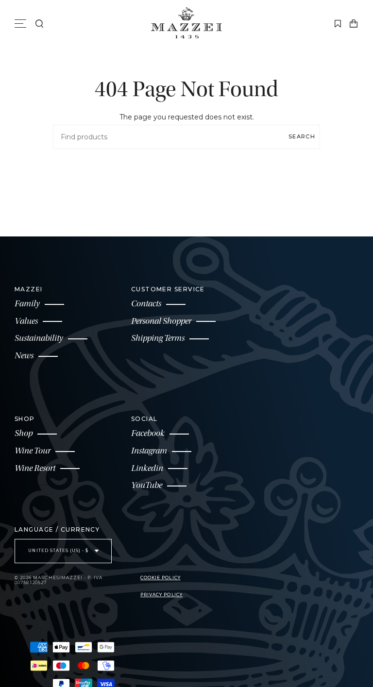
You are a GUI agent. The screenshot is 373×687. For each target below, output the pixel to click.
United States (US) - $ (59, 550)
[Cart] (353, 24)
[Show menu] (22, 24)
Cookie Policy (160, 577)
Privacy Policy (161, 594)
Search (301, 136)
